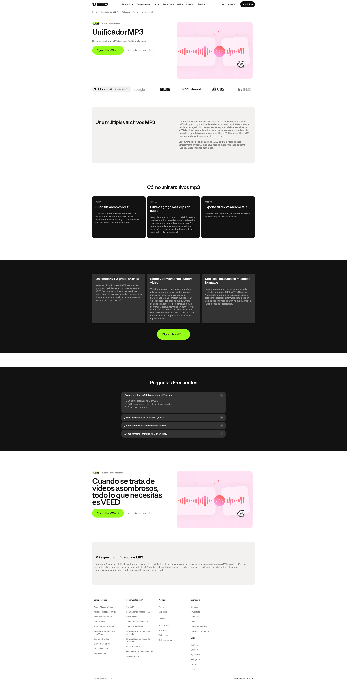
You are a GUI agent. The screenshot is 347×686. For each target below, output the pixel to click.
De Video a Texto (101, 649)
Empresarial (163, 612)
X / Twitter (195, 654)
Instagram (195, 659)
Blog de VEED (164, 625)
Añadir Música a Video (103, 607)
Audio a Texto (99, 621)
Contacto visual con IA (136, 626)
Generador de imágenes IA (138, 612)
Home (94, 12)
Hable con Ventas (186, 4)
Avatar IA (130, 607)
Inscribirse (247, 4)
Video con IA (131, 617)
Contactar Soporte (199, 626)
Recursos (167, 4)
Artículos (162, 630)
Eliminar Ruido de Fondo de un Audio (138, 632)
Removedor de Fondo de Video (139, 651)
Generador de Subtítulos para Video (104, 632)
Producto (126, 4)
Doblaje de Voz (132, 656)
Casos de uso (143, 4)
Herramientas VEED (109, 12)
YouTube (194, 645)
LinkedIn (194, 650)
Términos (195, 617)
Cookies (194, 621)
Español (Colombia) (242, 678)
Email (193, 669)
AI (156, 4)
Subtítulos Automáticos (104, 626)
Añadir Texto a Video (103, 617)
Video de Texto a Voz (135, 646)
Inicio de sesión (228, 4)
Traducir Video (100, 653)
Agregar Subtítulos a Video (105, 612)
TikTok (193, 664)
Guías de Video (165, 640)
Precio (161, 607)
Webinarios (163, 635)
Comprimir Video (101, 639)
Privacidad (195, 612)
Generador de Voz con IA (137, 621)
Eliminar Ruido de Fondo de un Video (138, 640)
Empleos (194, 607)
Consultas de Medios (200, 631)
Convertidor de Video (103, 644)
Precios (201, 4)
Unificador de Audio (129, 12)
